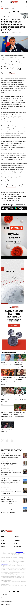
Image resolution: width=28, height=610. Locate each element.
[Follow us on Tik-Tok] (10, 12)
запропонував (10, 165)
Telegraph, (12, 73)
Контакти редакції (5, 604)
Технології (17, 544)
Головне (3, 16)
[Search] (26, 2)
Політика (17, 540)
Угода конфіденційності (6, 601)
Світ (8, 16)
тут (18, 200)
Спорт (3, 547)
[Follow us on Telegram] (18, 12)
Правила (3, 598)
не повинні (17, 155)
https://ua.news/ (19, 552)
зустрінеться (18, 143)
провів (10, 179)
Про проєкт (3, 594)
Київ (2, 540)
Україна (16, 537)
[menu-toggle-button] (1, 2)
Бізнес (3, 544)
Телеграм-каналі (11, 187)
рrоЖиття (17, 547)
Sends (2, 200)
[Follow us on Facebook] (14, 12)
